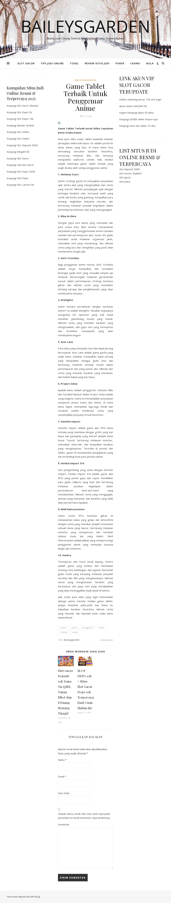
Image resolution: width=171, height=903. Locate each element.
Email (62, 776)
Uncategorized (86, 80)
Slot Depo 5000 (26, 171)
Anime (63, 627)
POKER (120, 63)
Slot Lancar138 (25, 184)
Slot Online (23, 132)
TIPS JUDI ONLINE (52, 63)
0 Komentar (106, 640)
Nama (62, 759)
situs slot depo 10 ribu (142, 125)
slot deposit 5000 (129, 169)
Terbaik (63, 632)
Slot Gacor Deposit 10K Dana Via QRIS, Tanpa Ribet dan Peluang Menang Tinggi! (65, 692)
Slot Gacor (23, 158)
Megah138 (23, 151)
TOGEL (74, 63)
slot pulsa (124, 181)
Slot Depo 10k (25, 118)
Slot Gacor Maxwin (27, 105)
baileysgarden (72, 639)
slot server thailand (130, 173)
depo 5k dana (145, 112)
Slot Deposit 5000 (27, 145)
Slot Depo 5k (24, 112)
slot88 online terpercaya (144, 119)
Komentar (63, 824)
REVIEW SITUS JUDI (97, 63)
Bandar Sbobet (25, 125)
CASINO (135, 63)
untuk (75, 632)
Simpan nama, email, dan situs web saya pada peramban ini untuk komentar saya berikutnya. (84, 816)
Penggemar (87, 627)
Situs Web (63, 793)
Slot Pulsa (22, 178)
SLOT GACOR (26, 63)
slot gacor (125, 177)
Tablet (101, 627)
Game (74, 627)
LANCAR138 (140, 106)
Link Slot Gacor (25, 165)
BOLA (150, 63)
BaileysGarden (85, 26)
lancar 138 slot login (149, 99)
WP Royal (35, 896)
